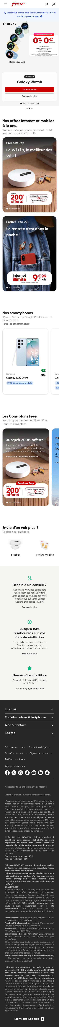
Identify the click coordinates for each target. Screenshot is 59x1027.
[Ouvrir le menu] (5, 4)
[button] (29, 709)
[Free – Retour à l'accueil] (18, 4)
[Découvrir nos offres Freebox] (26, 467)
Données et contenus (16, 753)
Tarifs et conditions (15, 759)
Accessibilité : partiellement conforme (26, 786)
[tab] (27, 108)
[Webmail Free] (46, 4)
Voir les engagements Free (29, 688)
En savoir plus (29, 607)
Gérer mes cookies (15, 747)
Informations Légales (38, 747)
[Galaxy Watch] (29, 63)
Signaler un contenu (40, 753)
